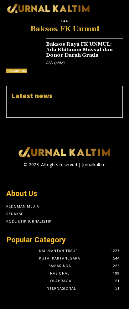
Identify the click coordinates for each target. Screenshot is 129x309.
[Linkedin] (70, 177)
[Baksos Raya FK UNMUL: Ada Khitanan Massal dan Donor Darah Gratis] (23, 55)
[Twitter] (81, 177)
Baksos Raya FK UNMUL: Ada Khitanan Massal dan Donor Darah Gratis (79, 49)
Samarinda (17, 71)
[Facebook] (48, 177)
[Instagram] (59, 177)
